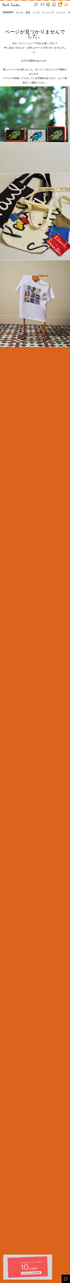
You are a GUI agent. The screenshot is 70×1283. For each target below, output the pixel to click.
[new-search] (35, 4)
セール (19, 12)
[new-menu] (66, 4)
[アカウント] (48, 4)
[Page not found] (35, 129)
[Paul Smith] (12, 4)
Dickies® (8, 12)
